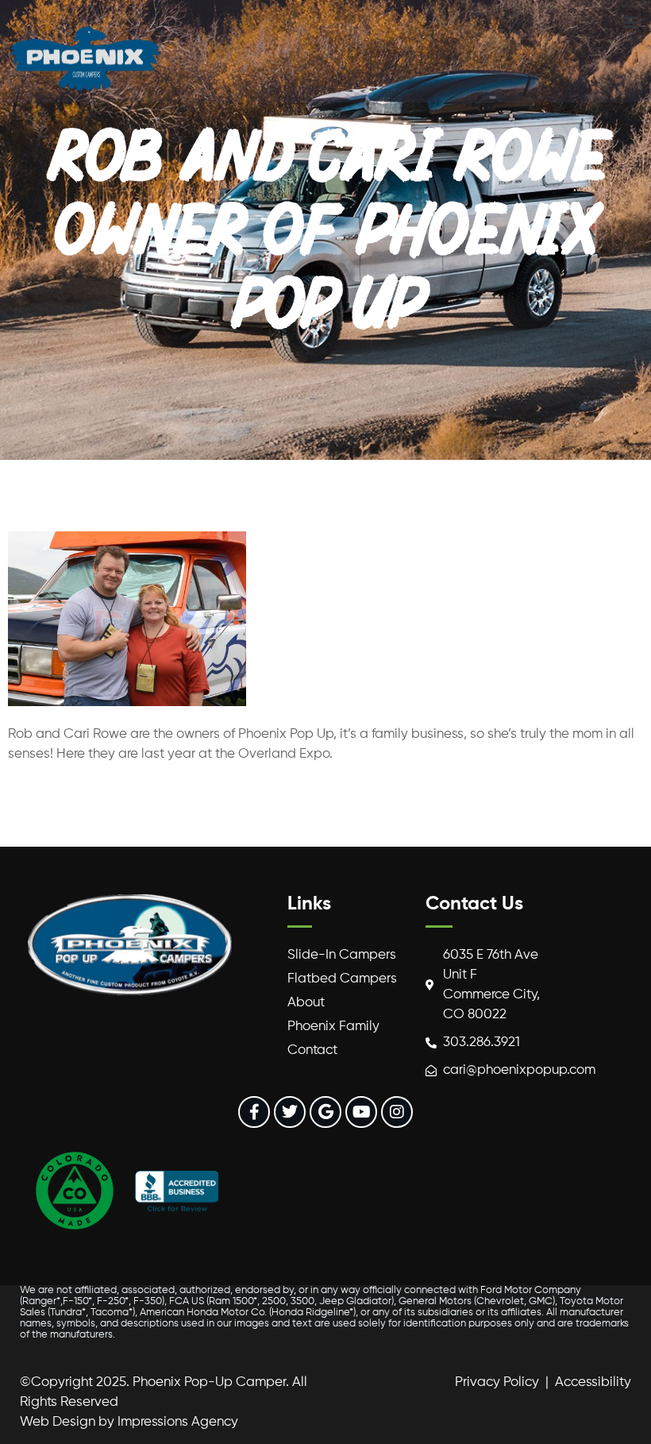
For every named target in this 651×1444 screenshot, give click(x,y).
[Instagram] (397, 1112)
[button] (630, 21)
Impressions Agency (177, 1422)
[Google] (325, 1112)
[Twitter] (290, 1112)
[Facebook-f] (254, 1112)
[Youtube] (361, 1112)
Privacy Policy (497, 1382)
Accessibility (593, 1382)
